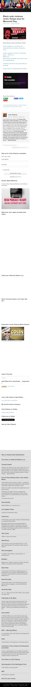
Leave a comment (15, 23)
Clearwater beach (14, 106)
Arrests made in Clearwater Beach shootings (15, 68)
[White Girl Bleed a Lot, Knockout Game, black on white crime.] (15, 4)
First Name (4, 164)
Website (17, 116)
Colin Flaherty (7, 105)
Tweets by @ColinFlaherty (8, 412)
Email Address (5, 159)
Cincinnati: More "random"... (10, 145)
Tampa (20, 106)
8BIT (26, 685)
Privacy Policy (14, 685)
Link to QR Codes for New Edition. (10, 400)
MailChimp (18, 176)
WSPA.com (6, 57)
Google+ (23, 116)
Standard (21, 685)
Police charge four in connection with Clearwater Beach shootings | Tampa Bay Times (14, 48)
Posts (11, 116)
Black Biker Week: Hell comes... (19, 147)
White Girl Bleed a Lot (14, 105)
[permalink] (27, 108)
